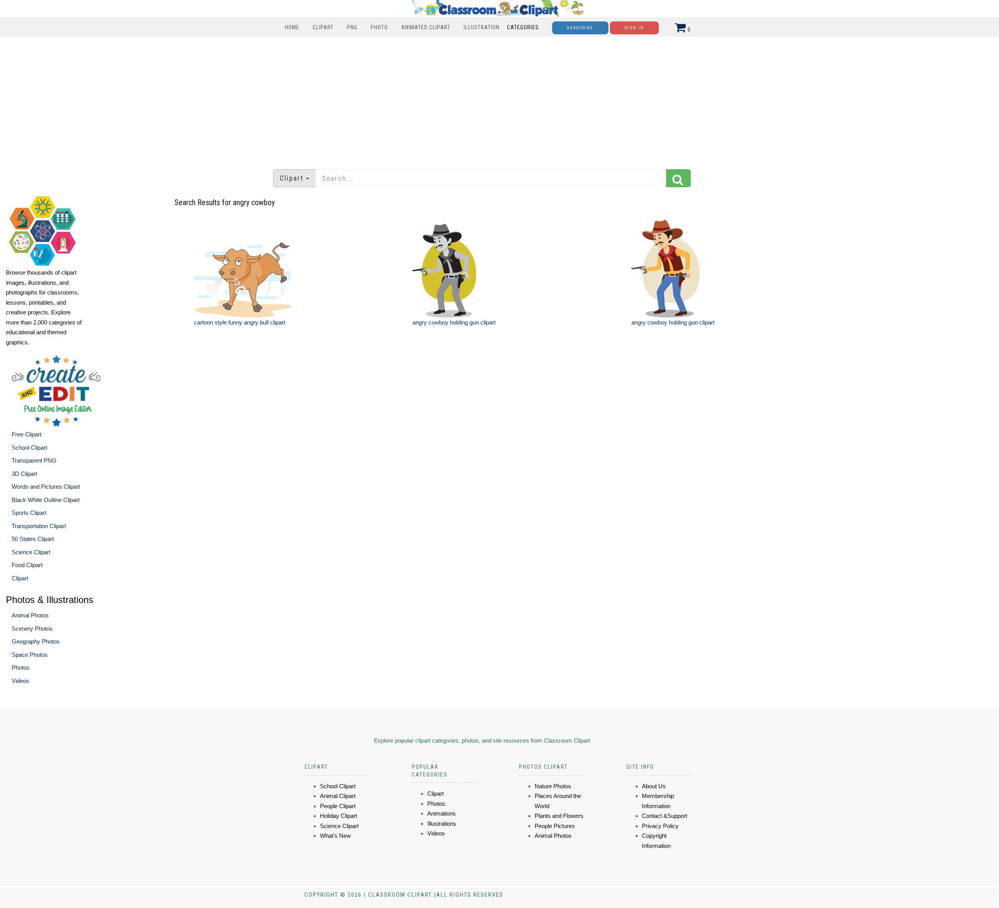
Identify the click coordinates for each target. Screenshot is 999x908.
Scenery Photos (32, 628)
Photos (21, 667)
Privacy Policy (660, 826)
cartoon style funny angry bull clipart (239, 322)
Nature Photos (553, 786)
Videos (20, 680)
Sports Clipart (29, 512)
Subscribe (580, 27)
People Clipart (338, 806)
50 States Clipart (33, 539)
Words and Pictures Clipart (46, 486)
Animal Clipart (338, 796)
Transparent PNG (34, 460)
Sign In (634, 27)
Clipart (323, 27)
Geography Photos (36, 641)
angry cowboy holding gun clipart (454, 322)
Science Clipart (31, 552)
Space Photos (30, 654)
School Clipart (29, 447)
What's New (335, 835)
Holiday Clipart (338, 815)
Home (292, 27)
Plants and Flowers (559, 815)
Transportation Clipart (39, 526)
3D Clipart (24, 473)
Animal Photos (30, 615)
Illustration (482, 27)
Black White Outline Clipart (46, 500)
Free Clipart (26, 434)
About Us (654, 786)
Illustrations (441, 823)
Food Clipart (27, 565)
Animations (441, 813)
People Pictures (555, 826)
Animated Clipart (425, 27)
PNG (352, 27)
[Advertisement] (499, 99)
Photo (379, 27)
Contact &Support (664, 815)
